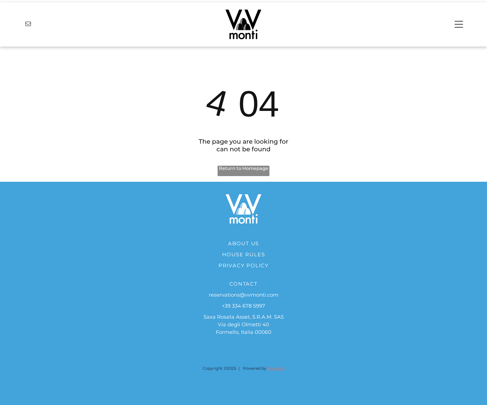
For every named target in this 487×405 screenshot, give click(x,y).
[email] (28, 24)
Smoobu (275, 368)
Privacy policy (243, 265)
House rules (243, 254)
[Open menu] (459, 24)
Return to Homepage (243, 168)
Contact (243, 284)
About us (243, 243)
